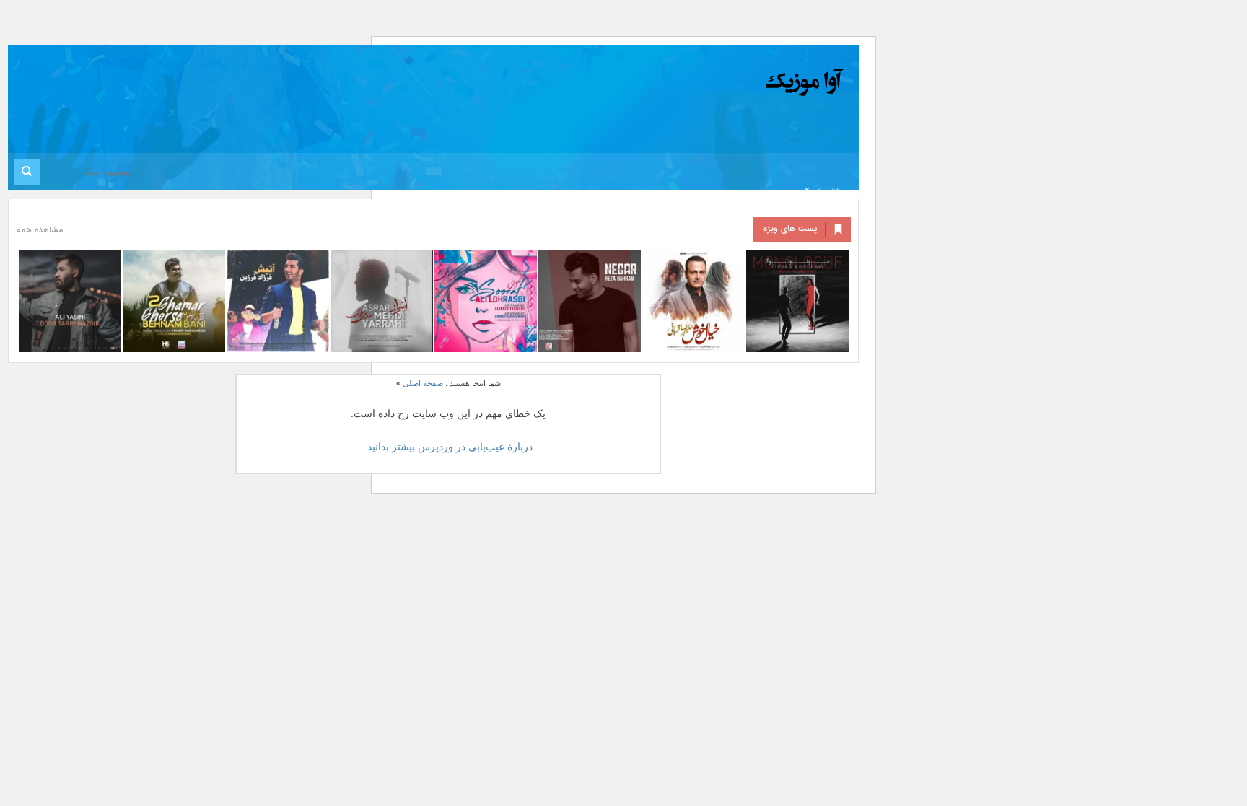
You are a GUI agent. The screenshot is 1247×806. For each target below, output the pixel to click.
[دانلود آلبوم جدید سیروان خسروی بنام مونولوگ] (797, 301)
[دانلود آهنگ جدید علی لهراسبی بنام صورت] (485, 301)
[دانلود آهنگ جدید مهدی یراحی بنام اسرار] (382, 301)
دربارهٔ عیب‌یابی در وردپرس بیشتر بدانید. (448, 446)
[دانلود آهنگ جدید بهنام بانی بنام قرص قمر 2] (174, 301)
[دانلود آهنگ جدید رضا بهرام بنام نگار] (589, 301)
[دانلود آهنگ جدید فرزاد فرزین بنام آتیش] (278, 301)
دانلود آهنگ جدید (811, 193)
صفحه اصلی (423, 383)
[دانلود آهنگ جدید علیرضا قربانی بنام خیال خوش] (693, 301)
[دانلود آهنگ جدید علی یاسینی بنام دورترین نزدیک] (70, 301)
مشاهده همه (40, 230)
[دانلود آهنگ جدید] (684, 82)
